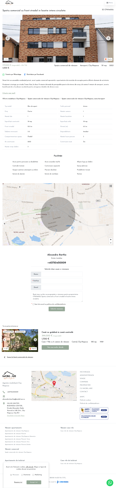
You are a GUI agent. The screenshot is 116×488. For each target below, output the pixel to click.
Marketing (38, 475)
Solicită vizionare (57, 309)
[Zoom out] (110, 242)
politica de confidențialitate (56, 304)
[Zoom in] (110, 239)
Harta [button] (109, 59)
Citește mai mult (8, 93)
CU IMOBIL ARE (86, 388)
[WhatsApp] (109, 482)
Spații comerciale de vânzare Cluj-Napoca (43, 98)
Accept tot (34, 482)
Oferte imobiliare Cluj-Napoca (13, 98)
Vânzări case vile (67, 428)
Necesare (16, 475)
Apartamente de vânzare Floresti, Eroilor (18, 444)
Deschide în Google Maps (15, 415)
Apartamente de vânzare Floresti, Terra (17, 439)
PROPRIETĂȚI (85, 385)
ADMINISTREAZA (87, 375)
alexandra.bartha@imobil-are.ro (13, 399)
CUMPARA (84, 382)
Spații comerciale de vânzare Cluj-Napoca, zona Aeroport (83, 98)
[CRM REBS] (62, 482)
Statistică (27, 475)
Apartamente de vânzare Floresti (15, 433)
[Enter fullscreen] (110, 186)
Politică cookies (85, 400)
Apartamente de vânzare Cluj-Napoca (17, 431)
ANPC (82, 397)
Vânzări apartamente (13, 428)
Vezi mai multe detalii (55, 347)
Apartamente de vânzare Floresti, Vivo (17, 442)
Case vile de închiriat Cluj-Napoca (71, 463)
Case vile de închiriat (68, 460)
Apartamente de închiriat (15, 460)
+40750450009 (56, 262)
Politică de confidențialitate (89, 403)
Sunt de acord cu (50, 304)
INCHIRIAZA (85, 372)
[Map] (58, 214)
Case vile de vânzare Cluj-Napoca (71, 431)
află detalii (29, 467)
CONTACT (84, 392)
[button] (7, 38)
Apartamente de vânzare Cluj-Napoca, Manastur (20, 436)
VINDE (82, 378)
